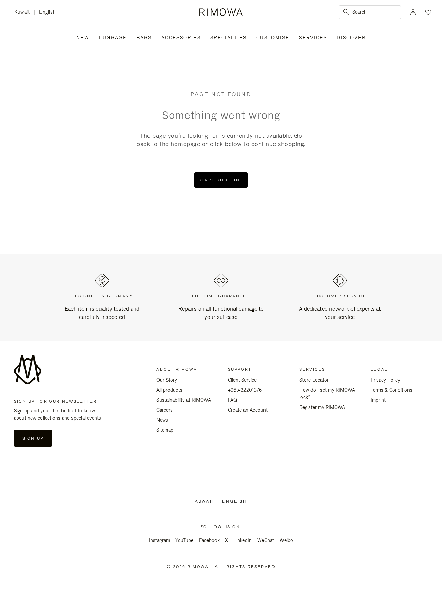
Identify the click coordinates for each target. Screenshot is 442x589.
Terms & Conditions (391, 390)
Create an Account (248, 410)
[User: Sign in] (413, 12)
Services (313, 38)
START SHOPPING (221, 180)
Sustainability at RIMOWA (183, 400)
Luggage (113, 38)
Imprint (378, 400)
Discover (351, 38)
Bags (144, 38)
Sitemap (164, 430)
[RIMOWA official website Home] (221, 12)
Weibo (286, 540)
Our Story (166, 380)
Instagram (159, 540)
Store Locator (314, 380)
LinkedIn (242, 540)
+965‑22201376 (245, 390)
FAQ (232, 400)
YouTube (184, 540)
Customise (272, 38)
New (82, 38)
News (162, 420)
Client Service (242, 380)
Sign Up (33, 438)
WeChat (265, 540)
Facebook (209, 540)
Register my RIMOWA (322, 407)
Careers (164, 410)
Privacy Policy (385, 380)
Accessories (181, 38)
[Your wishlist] (427, 12)
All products (169, 390)
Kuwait (23, 13)
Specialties (228, 38)
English (47, 12)
